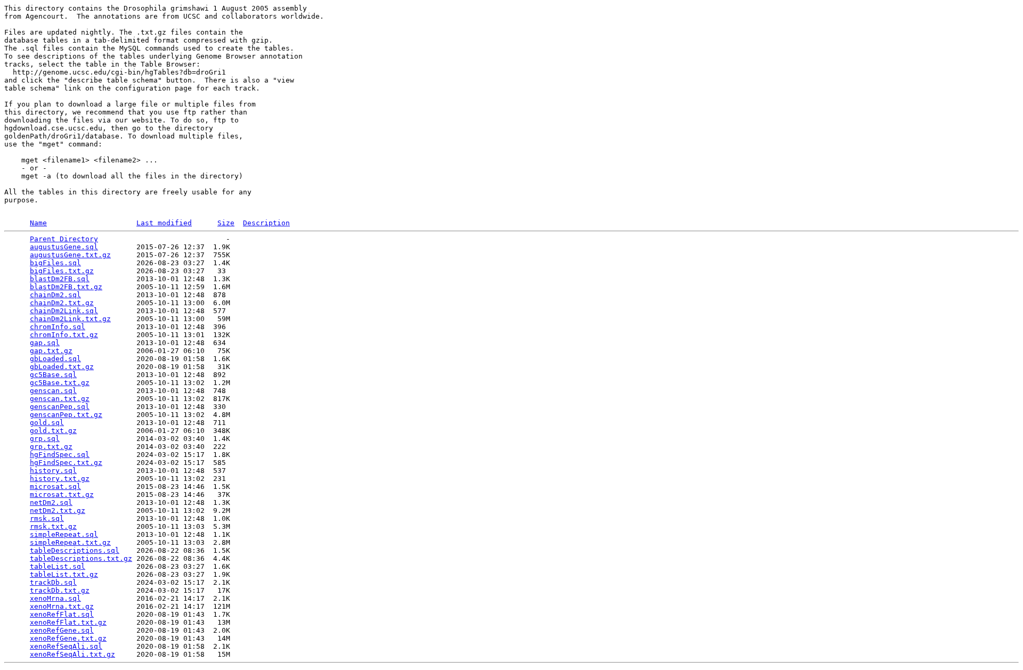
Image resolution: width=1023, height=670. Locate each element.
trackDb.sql (53, 582)
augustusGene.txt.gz (70, 255)
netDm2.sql (51, 502)
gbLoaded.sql (55, 359)
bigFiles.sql (55, 263)
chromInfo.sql (57, 327)
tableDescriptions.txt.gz (81, 558)
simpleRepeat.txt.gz (70, 542)
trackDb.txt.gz (60, 590)
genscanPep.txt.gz (66, 415)
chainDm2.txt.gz (62, 303)
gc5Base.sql (53, 375)
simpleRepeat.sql (64, 534)
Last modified (164, 223)
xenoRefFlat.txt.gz (68, 622)
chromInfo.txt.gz (64, 335)
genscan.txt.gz (60, 399)
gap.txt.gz (51, 351)
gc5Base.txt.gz (60, 383)
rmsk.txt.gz (53, 526)
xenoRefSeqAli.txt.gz (72, 654)
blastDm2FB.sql (60, 279)
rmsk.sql (47, 518)
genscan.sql (53, 391)
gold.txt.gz (53, 431)
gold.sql (47, 423)
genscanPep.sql (60, 407)
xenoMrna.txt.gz (62, 606)
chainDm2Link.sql (64, 311)
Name (38, 223)
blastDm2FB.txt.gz (66, 287)
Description (266, 223)
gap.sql (45, 343)
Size (225, 223)
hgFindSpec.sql (60, 455)
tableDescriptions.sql (74, 550)
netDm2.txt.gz (57, 510)
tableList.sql (57, 566)
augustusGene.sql (64, 247)
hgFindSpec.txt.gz (66, 463)
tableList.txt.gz (64, 574)
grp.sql (45, 439)
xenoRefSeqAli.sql (66, 646)
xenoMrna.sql (55, 598)
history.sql (53, 471)
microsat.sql (55, 487)
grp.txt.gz (51, 447)
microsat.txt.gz (62, 495)
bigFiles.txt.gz (62, 271)
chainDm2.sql (55, 295)
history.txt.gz (60, 479)
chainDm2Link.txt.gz (70, 319)
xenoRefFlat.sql (62, 614)
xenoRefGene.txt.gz (68, 638)
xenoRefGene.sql (62, 630)
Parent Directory (64, 239)
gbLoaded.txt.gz (62, 367)
